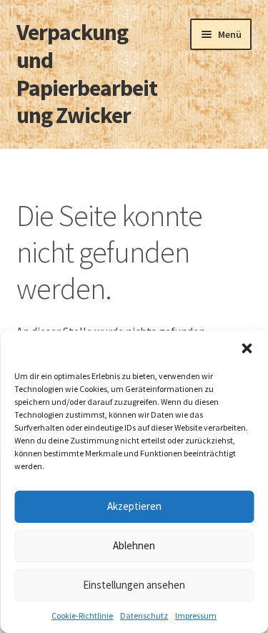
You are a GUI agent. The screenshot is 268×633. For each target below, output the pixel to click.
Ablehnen (134, 545)
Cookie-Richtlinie (82, 615)
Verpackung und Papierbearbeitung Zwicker (86, 74)
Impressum (196, 615)
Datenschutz (144, 615)
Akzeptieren (134, 506)
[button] (246, 348)
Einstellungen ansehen (134, 585)
